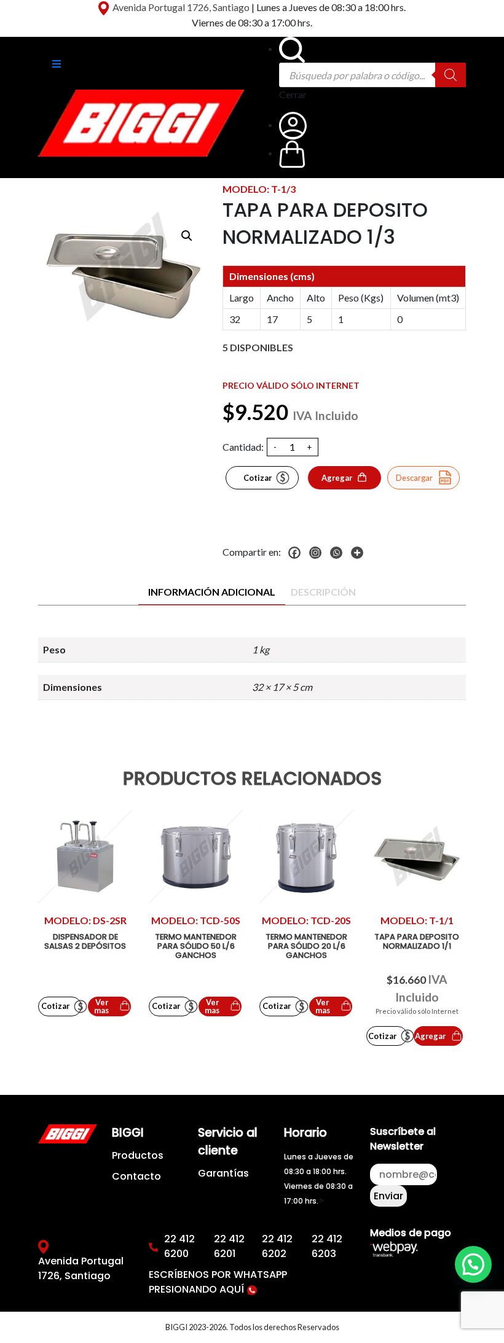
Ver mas (101, 1006)
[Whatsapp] (339, 553)
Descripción (323, 592)
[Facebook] (297, 553)
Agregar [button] (430, 1036)
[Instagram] (318, 553)
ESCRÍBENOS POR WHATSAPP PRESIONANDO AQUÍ (218, 1281)
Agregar (336, 478)
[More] (360, 553)
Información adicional (211, 592)
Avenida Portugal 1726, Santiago (181, 7)
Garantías (223, 1173)
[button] (187, 236)
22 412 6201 (229, 1246)
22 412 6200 (179, 1246)
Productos (137, 1155)
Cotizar (257, 478)
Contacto (136, 1176)
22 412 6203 (327, 1246)
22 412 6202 (277, 1246)
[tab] (211, 592)
